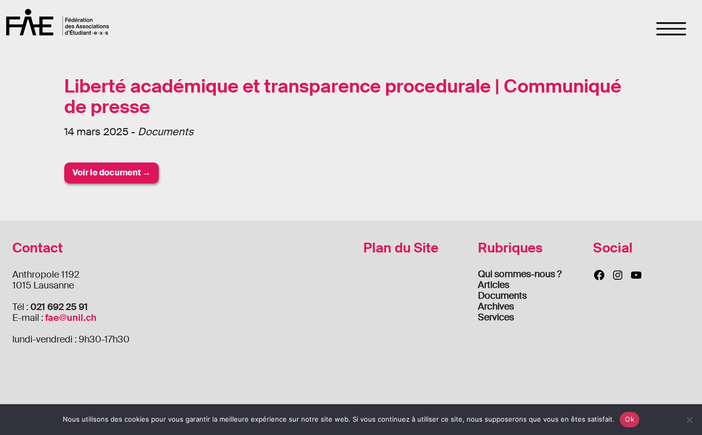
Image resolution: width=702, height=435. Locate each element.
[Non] (689, 419)
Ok (629, 419)
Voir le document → (111, 172)
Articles (493, 285)
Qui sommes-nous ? (520, 274)
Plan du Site (400, 248)
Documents (502, 295)
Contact (37, 248)
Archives (496, 306)
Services (496, 317)
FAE (57, 21)
